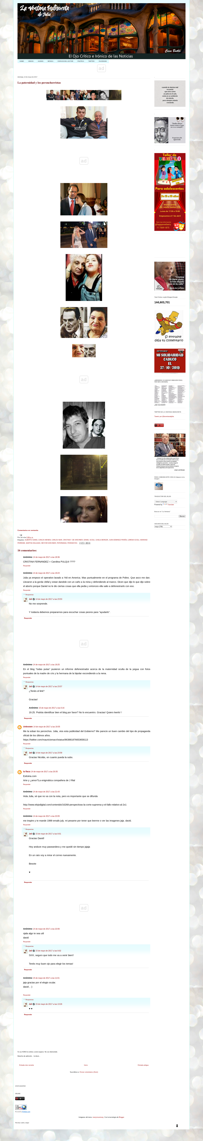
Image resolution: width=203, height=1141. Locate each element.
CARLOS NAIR (57, 540)
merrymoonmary (98, 1117)
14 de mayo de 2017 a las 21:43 (46, 792)
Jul (30, 599)
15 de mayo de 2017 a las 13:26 (48, 1004)
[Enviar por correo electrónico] (80, 543)
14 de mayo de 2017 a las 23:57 (48, 686)
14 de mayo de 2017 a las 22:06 (46, 929)
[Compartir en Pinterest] (89, 543)
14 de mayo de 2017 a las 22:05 (46, 816)
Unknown (28, 726)
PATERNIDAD (61, 543)
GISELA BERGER (102, 540)
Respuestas (29, 595)
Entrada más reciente (26, 1065)
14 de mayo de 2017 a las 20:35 (44, 772)
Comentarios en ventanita (28, 530)
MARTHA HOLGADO (33, 543)
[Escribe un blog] (82, 543)
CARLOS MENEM (44, 540)
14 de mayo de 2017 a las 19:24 (46, 573)
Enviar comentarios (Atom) (89, 1072)
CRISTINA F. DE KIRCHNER (73, 540)
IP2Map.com (26, 1112)
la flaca (26, 771)
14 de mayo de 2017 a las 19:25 (46, 665)
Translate (171, 504)
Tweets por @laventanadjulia (164, 416)
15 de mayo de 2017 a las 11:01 (46, 978)
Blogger (121, 1117)
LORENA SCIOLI (133, 540)
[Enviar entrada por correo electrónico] (20, 535)
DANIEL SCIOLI (89, 540)
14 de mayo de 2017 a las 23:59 (48, 753)
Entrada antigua (143, 1065)
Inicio (86, 1065)
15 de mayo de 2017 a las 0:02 (48, 951)
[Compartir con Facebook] (87, 543)
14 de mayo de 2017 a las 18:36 (46, 557)
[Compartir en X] (85, 543)
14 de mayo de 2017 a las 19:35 (46, 727)
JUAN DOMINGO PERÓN (118, 540)
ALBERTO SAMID (31, 540)
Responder (26, 566)
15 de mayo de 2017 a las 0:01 (48, 834)
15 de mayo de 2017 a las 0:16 (51, 708)
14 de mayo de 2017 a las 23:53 (48, 599)
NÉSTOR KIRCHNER (48, 543)
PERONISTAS (72, 543)
